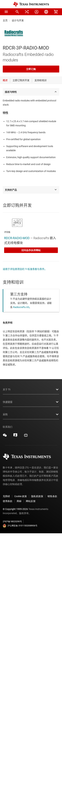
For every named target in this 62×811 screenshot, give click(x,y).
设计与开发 (18, 20)
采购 (5, 414)
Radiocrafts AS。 (22, 307)
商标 (19, 501)
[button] (6, 11)
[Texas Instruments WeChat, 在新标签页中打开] (5, 436)
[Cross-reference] (27, 11)
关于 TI (6, 389)
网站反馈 (30, 501)
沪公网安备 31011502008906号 (22, 525)
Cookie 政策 (20, 496)
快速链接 (7, 402)
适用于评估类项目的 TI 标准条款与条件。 (25, 269)
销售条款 (52, 496)
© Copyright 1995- (15, 509)
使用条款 (7, 501)
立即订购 (31, 69)
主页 (5, 20)
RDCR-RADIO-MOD (17, 238)
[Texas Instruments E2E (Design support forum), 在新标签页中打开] (15, 436)
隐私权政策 (37, 496)
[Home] (31, 4)
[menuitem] (17, 11)
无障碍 (6, 496)
